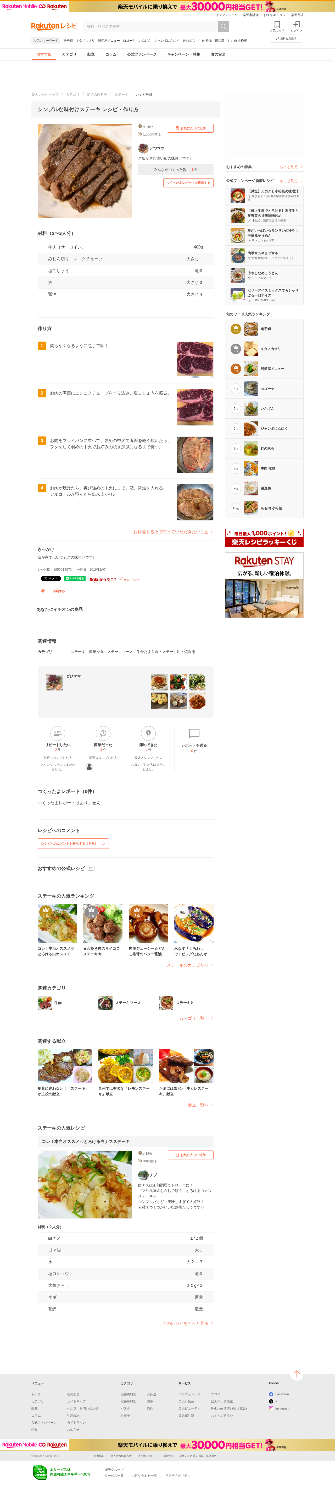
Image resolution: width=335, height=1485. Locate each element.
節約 (150, 1408)
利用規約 (73, 1415)
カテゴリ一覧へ (194, 1018)
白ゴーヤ (129, 40)
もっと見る (289, 167)
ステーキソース (120, 652)
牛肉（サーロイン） (67, 247)
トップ (36, 1394)
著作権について (147, 1455)
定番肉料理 (128, 1394)
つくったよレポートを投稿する (188, 183)
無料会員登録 (288, 38)
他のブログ (131, 580)
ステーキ (121, 94)
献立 (91, 54)
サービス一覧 (114, 1475)
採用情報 (168, 1455)
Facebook (282, 1394)
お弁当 (151, 1394)
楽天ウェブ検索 (222, 1401)
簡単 (150, 1401)
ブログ (215, 1394)
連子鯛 (68, 40)
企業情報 (99, 1455)
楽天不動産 (186, 1401)
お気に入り (277, 30)
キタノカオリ (85, 40)
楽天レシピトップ (45, 94)
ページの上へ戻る (297, 1374)
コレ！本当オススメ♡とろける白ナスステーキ (86, 1141)
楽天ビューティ (189, 1408)
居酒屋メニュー (109, 40)
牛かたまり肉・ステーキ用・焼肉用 (166, 652)
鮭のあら (189, 40)
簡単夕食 (96, 652)
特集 (34, 1430)
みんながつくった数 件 (176, 170)
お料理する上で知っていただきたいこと (171, 532)
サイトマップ (76, 1401)
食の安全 (218, 54)
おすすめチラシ (275, 15)
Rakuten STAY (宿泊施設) (229, 1408)
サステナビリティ (178, 1475)
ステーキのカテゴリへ (188, 965)
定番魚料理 (128, 1401)
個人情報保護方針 (121, 1455)
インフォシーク (227, 15)
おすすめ (44, 54)
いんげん (145, 40)
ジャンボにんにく (167, 40)
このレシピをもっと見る (186, 1323)
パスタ (125, 1408)
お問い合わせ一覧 (144, 1475)
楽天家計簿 (251, 15)
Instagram (282, 1408)
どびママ (73, 676)
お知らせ (73, 1430)
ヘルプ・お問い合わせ (82, 1408)
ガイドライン (76, 1422)
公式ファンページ (142, 54)
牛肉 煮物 (205, 40)
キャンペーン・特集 (183, 54)
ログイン (296, 30)
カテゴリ (69, 54)
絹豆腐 (219, 40)
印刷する (59, 591)
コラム (110, 54)
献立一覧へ (198, 1105)
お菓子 (125, 1415)
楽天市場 (297, 15)
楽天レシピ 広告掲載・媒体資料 (198, 1455)
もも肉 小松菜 (237, 40)
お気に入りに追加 (193, 128)
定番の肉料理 (97, 94)
